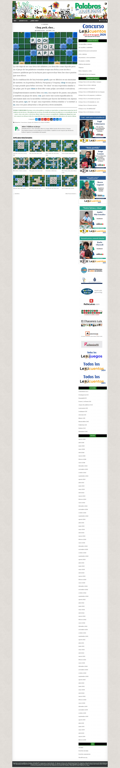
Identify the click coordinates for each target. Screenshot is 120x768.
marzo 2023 (82, 576)
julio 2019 (81, 723)
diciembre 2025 (83, 466)
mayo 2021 (82, 649)
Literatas (81, 415)
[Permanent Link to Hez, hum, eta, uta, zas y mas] (53, 146)
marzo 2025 (82, 496)
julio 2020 (81, 683)
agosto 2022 (82, 599)
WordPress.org (83, 757)
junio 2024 (81, 526)
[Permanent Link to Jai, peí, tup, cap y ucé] (21, 181)
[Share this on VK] (51, 119)
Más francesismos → (71, 193)
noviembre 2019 (83, 709)
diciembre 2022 (83, 586)
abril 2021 (81, 653)
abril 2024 (81, 532)
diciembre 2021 (83, 626)
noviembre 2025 (83, 469)
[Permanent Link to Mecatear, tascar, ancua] (21, 163)
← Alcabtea (16, 193)
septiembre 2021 (83, 636)
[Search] (106, 21)
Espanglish (82, 398)
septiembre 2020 (83, 676)
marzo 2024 (82, 536)
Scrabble (47, 122)
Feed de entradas (83, 750)
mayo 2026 (82, 449)
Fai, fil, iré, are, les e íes (52, 188)
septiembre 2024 (83, 516)
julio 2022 (81, 603)
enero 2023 (82, 582)
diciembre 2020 (83, 666)
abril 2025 (81, 492)
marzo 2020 (82, 696)
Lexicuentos (82, 408)
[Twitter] (99, 21)
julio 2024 (81, 522)
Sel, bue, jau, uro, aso (35, 188)
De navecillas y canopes (85, 44)
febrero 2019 (82, 740)
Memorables (82, 421)
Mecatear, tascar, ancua (19, 170)
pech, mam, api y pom (68, 188)
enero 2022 (82, 623)
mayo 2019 (82, 729)
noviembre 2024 (83, 509)
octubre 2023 (82, 552)
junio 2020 (82, 686)
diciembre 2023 (83, 546)
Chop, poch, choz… (45, 27)
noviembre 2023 (83, 549)
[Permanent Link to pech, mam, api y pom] (69, 181)
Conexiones (45, 24)
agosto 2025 (82, 479)
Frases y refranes (84, 401)
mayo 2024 (82, 529)
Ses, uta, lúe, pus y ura (35, 153)
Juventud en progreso (94, 98)
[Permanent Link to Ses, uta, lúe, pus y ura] (37, 146)
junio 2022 (82, 606)
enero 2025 (82, 502)
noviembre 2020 (83, 669)
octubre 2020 (82, 673)
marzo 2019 (82, 736)
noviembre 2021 (83, 629)
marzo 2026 (82, 456)
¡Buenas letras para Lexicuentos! (88, 51)
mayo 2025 (82, 489)
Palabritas (81, 425)
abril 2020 (81, 693)
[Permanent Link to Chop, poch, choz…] (45, 48)
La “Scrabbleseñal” (90, 108)
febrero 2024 (82, 539)
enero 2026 (82, 462)
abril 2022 (81, 613)
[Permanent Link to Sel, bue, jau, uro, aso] (37, 181)
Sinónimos (81, 431)
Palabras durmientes (84, 64)
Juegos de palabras (84, 405)
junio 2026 (82, 446)
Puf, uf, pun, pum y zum (68, 153)
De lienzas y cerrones (94, 112)
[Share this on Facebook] (39, 119)
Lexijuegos (82, 411)
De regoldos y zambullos (86, 47)
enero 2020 (82, 703)
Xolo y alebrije (83, 54)
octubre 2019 (82, 713)
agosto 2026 (82, 439)
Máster (81, 418)
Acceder (81, 747)
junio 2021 (81, 646)
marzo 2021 (82, 656)
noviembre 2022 (83, 589)
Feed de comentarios (84, 754)
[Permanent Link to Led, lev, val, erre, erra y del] (21, 146)
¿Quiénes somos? (34, 21)
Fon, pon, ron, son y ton (35, 170)
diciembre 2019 (83, 706)
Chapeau (81, 67)
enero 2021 (82, 663)
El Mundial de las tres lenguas (87, 74)
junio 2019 (81, 726)
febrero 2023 (82, 579)
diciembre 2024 (83, 506)
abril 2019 (81, 733)
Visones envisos (92, 105)
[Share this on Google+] (42, 119)
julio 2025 (81, 482)
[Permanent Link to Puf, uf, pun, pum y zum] (69, 146)
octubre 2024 (82, 512)
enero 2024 (82, 542)
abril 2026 (81, 452)
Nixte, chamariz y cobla (85, 71)
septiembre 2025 (83, 476)
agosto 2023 (82, 559)
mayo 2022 (82, 609)
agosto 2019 (82, 719)
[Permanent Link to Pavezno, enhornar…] (53, 163)
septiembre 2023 (83, 556)
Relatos (81, 428)
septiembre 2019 (83, 716)
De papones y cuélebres (94, 95)
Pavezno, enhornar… (51, 170)
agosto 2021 (82, 639)
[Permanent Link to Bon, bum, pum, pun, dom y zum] (69, 163)
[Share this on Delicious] (60, 119)
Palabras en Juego (40, 30)
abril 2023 (81, 573)
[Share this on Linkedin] (57, 119)
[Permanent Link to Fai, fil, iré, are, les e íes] (53, 181)
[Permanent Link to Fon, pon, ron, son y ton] (37, 163)
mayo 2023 (82, 569)
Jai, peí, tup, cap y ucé (19, 188)
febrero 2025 (82, 499)
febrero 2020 (82, 699)
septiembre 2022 (83, 596)
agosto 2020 (82, 679)
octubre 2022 (82, 593)
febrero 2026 (82, 459)
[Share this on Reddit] (48, 119)
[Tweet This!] (36, 119)
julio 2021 (81, 643)
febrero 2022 (82, 619)
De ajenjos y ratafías (84, 61)
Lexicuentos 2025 (23, 21)
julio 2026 (81, 442)
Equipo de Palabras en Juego (36, 122)
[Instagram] (104, 21)
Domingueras (82, 395)
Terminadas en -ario (93, 102)
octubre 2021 (82, 633)
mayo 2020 (82, 689)
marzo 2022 (82, 616)
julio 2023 (81, 563)
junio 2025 (82, 486)
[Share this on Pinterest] (45, 119)
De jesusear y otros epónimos (87, 57)
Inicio (15, 21)
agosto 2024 (82, 519)
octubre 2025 (82, 472)
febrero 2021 (82, 659)
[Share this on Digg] (54, 119)
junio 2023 (82, 566)
